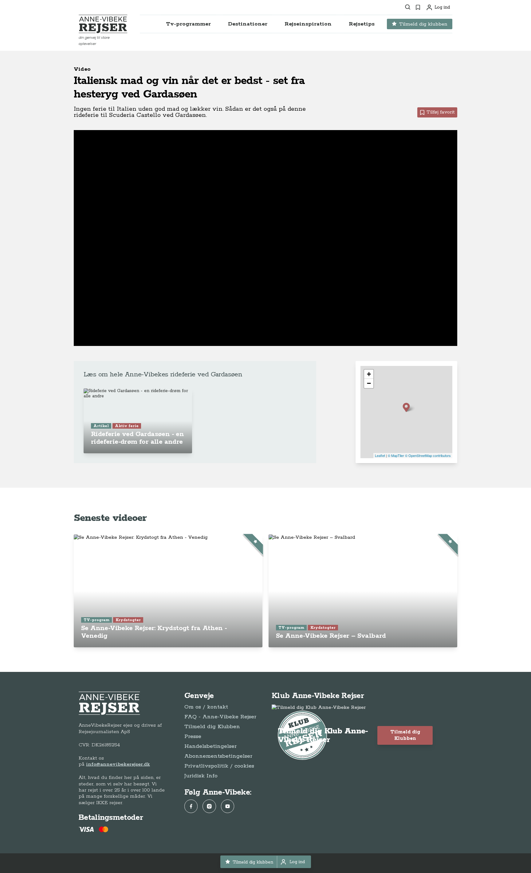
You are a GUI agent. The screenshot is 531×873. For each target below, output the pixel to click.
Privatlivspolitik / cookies (219, 766)
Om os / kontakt (206, 707)
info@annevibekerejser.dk (118, 764)
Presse (192, 736)
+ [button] (369, 374)
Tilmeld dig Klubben (212, 726)
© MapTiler (396, 455)
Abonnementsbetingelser (218, 756)
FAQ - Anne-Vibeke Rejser (220, 716)
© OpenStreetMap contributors (428, 455)
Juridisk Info (201, 775)
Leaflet (380, 455)
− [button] (369, 383)
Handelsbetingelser (210, 746)
